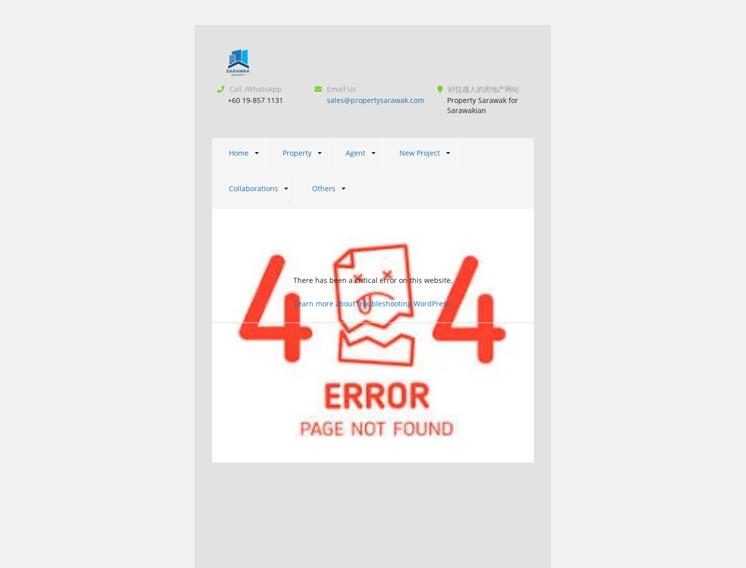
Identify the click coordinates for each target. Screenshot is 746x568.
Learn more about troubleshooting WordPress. (373, 303)
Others (323, 188)
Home (239, 153)
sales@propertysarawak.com (375, 100)
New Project (419, 153)
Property (297, 153)
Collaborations (253, 188)
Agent (355, 153)
